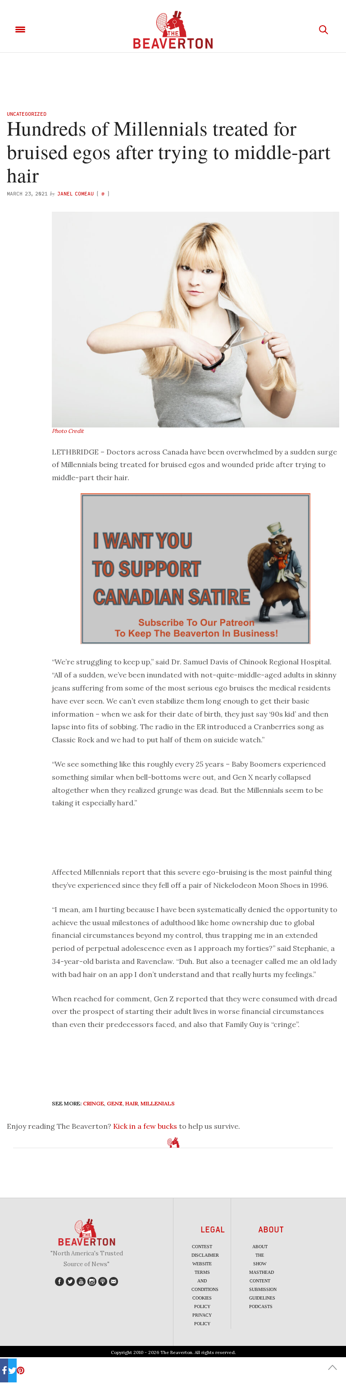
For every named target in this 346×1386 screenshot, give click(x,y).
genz (115, 1103)
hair (131, 1103)
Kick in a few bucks (145, 1126)
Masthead (261, 1272)
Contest (202, 1246)
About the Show (260, 1255)
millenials (158, 1103)
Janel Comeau (75, 193)
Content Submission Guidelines (263, 1289)
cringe (93, 1103)
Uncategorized (26, 114)
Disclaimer (205, 1255)
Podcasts (261, 1306)
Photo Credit (68, 430)
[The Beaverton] (173, 29)
